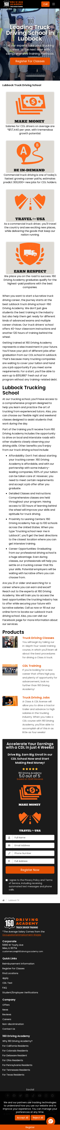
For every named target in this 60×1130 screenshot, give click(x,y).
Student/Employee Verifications (20, 992)
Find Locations (10, 973)
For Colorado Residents (15, 1050)
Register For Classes (30, 61)
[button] (50, 1121)
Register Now (30, 870)
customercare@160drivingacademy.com (22, 951)
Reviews (6, 1014)
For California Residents (15, 1045)
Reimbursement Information (18, 963)
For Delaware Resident (14, 1055)
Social (30, 1089)
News (5, 1009)
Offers (6, 1004)
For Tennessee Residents (16, 1070)
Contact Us (8, 1028)
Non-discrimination (13, 1024)
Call (45, 4)
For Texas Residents (13, 1074)
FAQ (4, 987)
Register (30, 1127)
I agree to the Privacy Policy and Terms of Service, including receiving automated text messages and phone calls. (30, 884)
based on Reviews (30, 779)
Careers (6, 1019)
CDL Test (7, 983)
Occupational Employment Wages (21, 934)
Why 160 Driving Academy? (17, 1041)
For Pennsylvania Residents (17, 1065)
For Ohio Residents (12, 1060)
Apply (5, 978)
